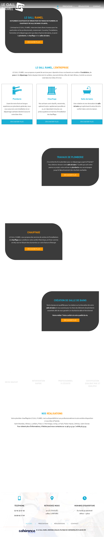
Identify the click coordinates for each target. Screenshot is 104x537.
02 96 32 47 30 (70, 426)
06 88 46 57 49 (81, 426)
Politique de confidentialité (69, 530)
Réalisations (59, 523)
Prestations (43, 523)
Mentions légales (53, 530)
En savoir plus (34, 42)
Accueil (29, 523)
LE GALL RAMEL (42, 530)
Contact (74, 523)
